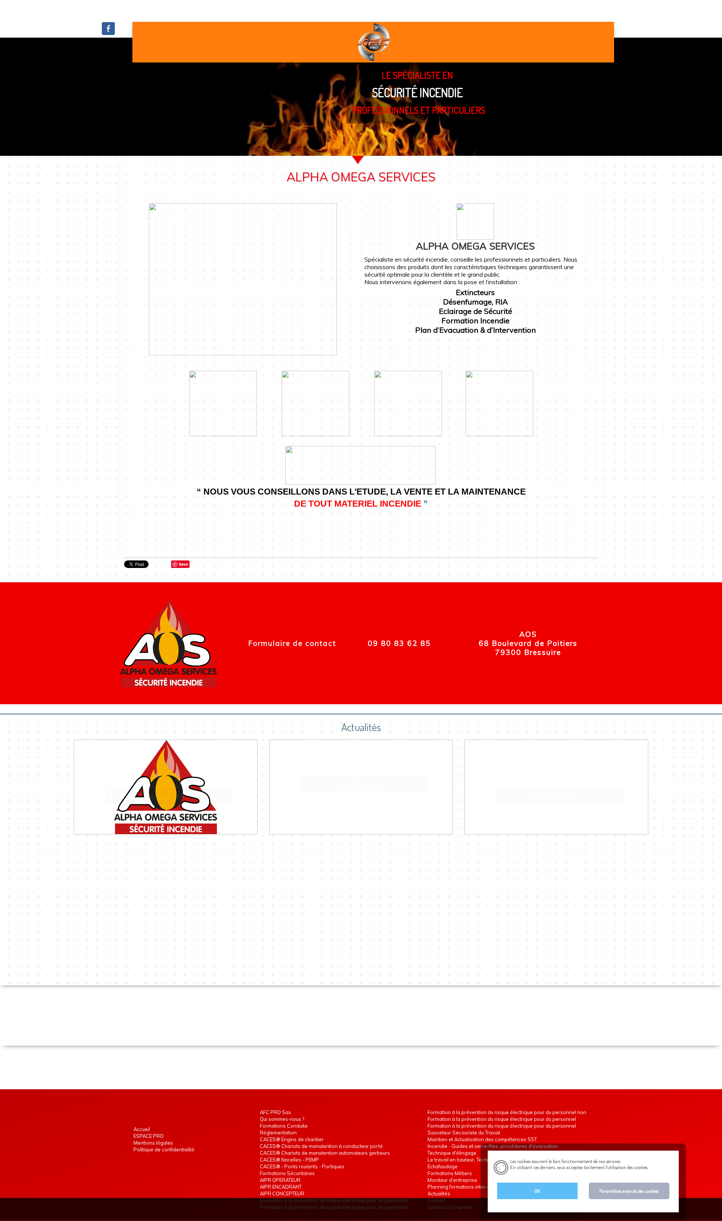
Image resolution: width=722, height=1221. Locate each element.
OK (537, 1191)
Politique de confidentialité (163, 1149)
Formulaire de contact (292, 643)
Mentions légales (153, 1143)
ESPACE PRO (148, 1136)
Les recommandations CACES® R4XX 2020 (365, 762)
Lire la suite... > (169, 796)
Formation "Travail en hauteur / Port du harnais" (559, 767)
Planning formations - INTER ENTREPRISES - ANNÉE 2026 (169, 767)
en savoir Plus (661, 1167)
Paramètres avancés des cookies (628, 1191)
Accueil (108, 221)
